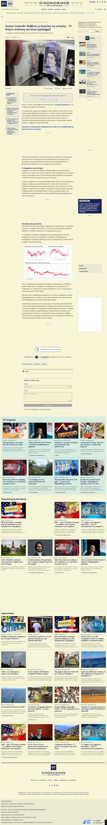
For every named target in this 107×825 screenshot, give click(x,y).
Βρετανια (37, 364)
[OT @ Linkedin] (105, 2)
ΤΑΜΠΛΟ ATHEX (83, 271)
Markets (43, 9)
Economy (57, 9)
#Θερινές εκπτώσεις (46, 13)
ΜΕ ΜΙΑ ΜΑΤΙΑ (82, 268)
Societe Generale (61, 105)
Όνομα (25, 384)
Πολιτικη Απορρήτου (46, 409)
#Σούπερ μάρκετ (11, 13)
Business (50, 9)
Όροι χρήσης (42, 780)
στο (43, 357)
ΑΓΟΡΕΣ (81, 265)
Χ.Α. (2, 17)
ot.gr (6, 22)
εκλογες (44, 364)
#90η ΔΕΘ (20, 13)
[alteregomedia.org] (87, 823)
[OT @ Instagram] (102, 2)
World (64, 9)
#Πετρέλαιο (73, 13)
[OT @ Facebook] (97, 2)
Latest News (7, 613)
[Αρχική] (7, 4)
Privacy (50, 780)
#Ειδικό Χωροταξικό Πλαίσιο (61, 13)
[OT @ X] (100, 2)
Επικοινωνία (34, 780)
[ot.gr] (54, 6)
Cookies (55, 780)
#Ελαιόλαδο (81, 13)
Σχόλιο (26, 390)
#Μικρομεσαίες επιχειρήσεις (32, 13)
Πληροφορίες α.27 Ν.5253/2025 (67, 780)
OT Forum (92, 2)
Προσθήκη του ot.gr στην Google (49, 99)
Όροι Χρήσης (35, 409)
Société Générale (27, 364)
